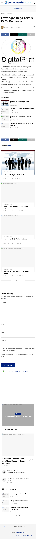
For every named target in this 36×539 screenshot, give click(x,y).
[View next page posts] (19, 515)
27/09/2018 (14, 127)
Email (3, 332)
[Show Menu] (2, 2)
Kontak (33, 536)
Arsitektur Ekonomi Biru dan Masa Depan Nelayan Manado (13, 461)
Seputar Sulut (9, 178)
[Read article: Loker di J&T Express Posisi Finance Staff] (5, 111)
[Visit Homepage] (18, 2)
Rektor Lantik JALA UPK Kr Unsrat (18, 416)
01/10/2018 (14, 120)
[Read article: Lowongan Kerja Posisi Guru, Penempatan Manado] (5, 103)
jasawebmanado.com (21, 532)
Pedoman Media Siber (14, 536)
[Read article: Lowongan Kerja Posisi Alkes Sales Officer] (5, 125)
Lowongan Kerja (9, 13)
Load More (18, 280)
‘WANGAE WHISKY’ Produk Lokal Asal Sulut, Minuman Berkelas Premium (20, 471)
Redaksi (24, 536)
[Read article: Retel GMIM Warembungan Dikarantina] (5, 509)
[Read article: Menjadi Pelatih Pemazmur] (5, 502)
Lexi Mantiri (9, 27)
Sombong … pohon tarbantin (20, 494)
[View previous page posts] (16, 515)
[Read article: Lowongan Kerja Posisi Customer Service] (5, 118)
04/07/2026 (14, 511)
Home (2, 13)
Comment (4, 302)
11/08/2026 (14, 503)
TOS (28, 536)
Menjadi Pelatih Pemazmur (19, 501)
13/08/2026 (14, 496)
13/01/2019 (14, 105)
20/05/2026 (18, 419)
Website (3, 340)
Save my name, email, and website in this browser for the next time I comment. (19, 349)
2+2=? (2, 356)
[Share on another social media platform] (31, 34)
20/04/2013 (19, 27)
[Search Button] (34, 2)
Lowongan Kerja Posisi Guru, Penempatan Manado (19, 102)
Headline (18, 413)
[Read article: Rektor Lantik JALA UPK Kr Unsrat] (18, 415)
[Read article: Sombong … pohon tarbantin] (5, 495)
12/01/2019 (14, 112)
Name (3, 324)
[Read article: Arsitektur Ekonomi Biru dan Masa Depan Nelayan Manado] (18, 445)
